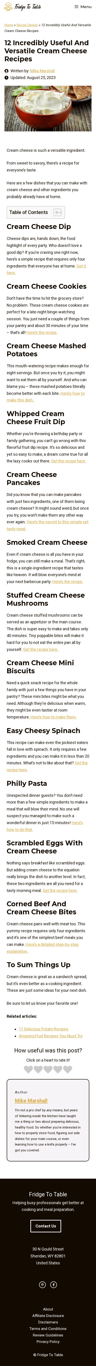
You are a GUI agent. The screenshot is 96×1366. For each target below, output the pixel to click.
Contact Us (45, 1226)
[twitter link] (42, 1284)
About (48, 1309)
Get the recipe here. (68, 461)
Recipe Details (27, 25)
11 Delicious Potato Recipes (43, 1029)
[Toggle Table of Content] (55, 212)
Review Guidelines (48, 1335)
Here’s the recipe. (42, 332)
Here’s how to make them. (53, 717)
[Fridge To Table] (22, 6)
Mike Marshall (42, 70)
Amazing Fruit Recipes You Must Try (51, 1036)
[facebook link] (53, 1284)
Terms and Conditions (48, 1328)
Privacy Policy (48, 1341)
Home (8, 25)
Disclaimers (48, 1322)
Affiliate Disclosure (48, 1315)
